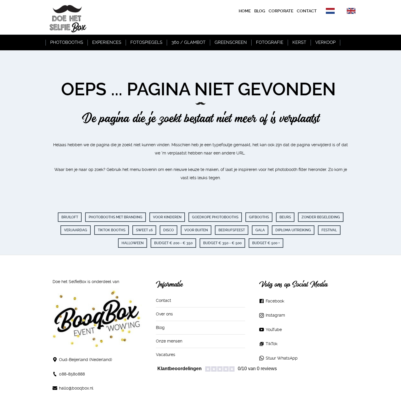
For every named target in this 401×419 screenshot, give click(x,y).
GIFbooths (259, 217)
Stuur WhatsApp (282, 358)
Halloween (133, 243)
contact (307, 11)
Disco (168, 230)
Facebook (275, 301)
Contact (163, 300)
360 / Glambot (188, 42)
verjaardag (75, 230)
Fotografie (269, 42)
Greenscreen (231, 42)
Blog (160, 327)
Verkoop (325, 42)
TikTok (271, 343)
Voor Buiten (196, 230)
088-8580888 (72, 374)
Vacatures (165, 354)
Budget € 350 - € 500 (222, 243)
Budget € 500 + (266, 243)
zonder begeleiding (320, 217)
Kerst (299, 42)
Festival (329, 230)
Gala (260, 230)
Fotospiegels (146, 42)
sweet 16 (144, 230)
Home (245, 11)
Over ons (164, 314)
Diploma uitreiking (293, 230)
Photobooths (66, 42)
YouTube (274, 329)
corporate (281, 11)
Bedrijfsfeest (231, 230)
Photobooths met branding (115, 217)
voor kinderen (167, 217)
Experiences (106, 42)
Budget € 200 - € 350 (173, 243)
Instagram (275, 315)
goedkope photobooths (215, 217)
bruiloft (69, 217)
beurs (285, 217)
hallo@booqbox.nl (76, 388)
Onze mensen (169, 341)
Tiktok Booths (111, 230)
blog (259, 11)
